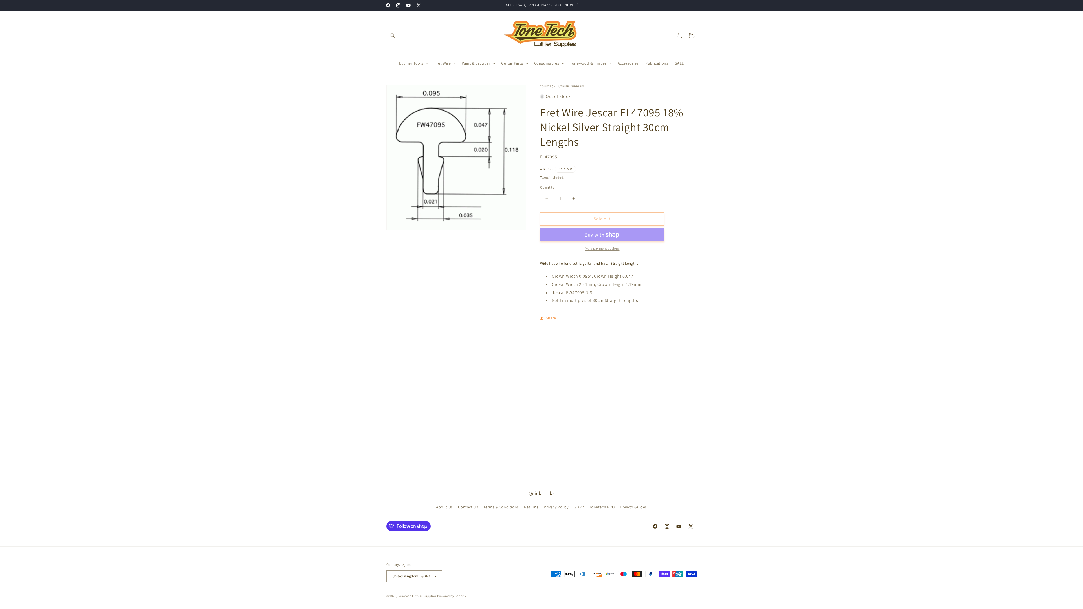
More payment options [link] (602, 248)
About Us (444, 506)
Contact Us (468, 506)
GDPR (579, 506)
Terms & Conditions (501, 506)
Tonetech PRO (602, 506)
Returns (531, 506)
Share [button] (551, 318)
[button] (392, 35)
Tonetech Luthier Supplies (417, 596)
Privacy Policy (556, 506)
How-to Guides (633, 506)
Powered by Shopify (451, 596)
